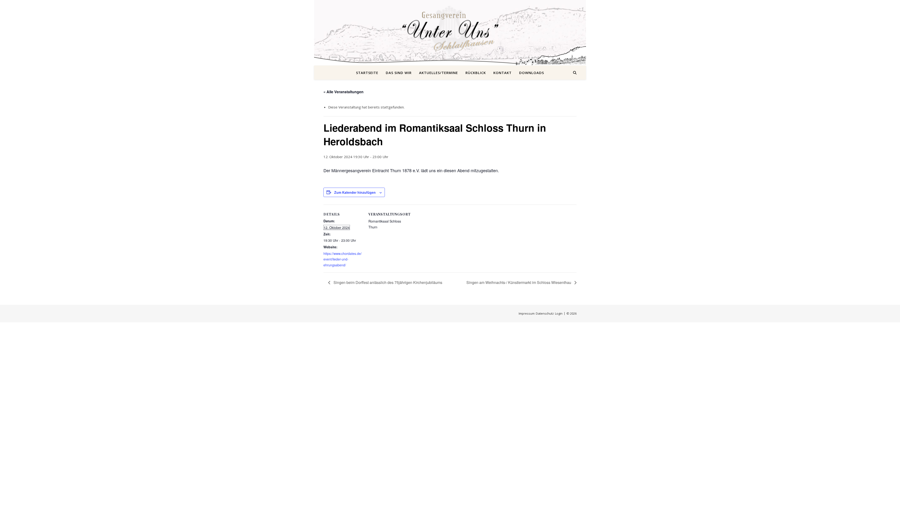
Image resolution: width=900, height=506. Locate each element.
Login (558, 313)
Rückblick (475, 72)
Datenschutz (545, 313)
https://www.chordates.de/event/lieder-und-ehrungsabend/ (342, 259)
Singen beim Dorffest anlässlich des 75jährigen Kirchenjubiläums (387, 282)
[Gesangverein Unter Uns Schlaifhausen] (450, 30)
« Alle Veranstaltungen (343, 91)
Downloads (531, 72)
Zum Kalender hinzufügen (355, 192)
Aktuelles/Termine (438, 72)
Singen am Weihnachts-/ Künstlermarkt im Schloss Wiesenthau (519, 282)
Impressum (527, 313)
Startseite (367, 72)
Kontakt (502, 72)
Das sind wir (399, 72)
